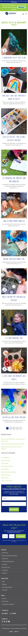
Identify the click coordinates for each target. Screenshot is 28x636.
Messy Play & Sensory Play (8, 472)
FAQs (3, 581)
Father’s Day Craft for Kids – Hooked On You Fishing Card (13, 440)
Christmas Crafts (5, 460)
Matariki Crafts (5, 469)
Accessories (5, 570)
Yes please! (21, 536)
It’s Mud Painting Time (14, 338)
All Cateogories (5, 457)
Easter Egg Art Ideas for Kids (14, 417)
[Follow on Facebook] (2, 621)
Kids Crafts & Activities (7, 466)
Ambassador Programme (8, 604)
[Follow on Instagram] (4, 621)
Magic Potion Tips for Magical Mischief (14, 299)
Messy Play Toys (6, 567)
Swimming (4, 564)
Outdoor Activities (5, 475)
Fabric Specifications (7, 587)
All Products (5, 552)
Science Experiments (6, 480)
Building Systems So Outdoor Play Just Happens (11, 447)
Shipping (4, 584)
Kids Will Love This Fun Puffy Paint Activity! (14, 97)
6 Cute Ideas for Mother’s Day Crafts (14, 378)
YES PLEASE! (14, 509)
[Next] (20, 428)
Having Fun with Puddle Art (14, 259)
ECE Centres (5, 601)
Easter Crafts (4, 463)
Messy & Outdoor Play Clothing (9, 555)
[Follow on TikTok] (6, 621)
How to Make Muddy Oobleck (14, 221)
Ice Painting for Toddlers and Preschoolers (14, 180)
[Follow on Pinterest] (9, 621)
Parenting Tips (5, 477)
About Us (4, 598)
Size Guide (4, 590)
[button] (26, 14)
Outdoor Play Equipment (8, 561)
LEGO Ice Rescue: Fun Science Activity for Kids (14, 139)
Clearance (4, 573)
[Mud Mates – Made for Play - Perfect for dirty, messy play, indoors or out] (10, 13)
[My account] (23, 13)
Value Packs (14, 2)
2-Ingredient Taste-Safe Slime (14, 57)
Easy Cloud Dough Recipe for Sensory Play (12, 444)
